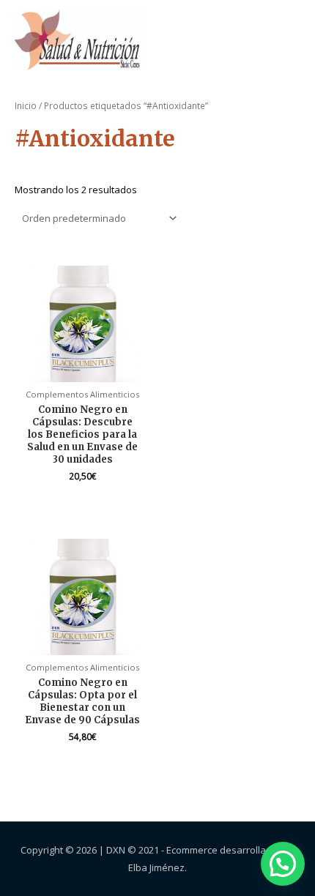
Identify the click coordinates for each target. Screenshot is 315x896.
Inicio (26, 106)
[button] (283, 864)
